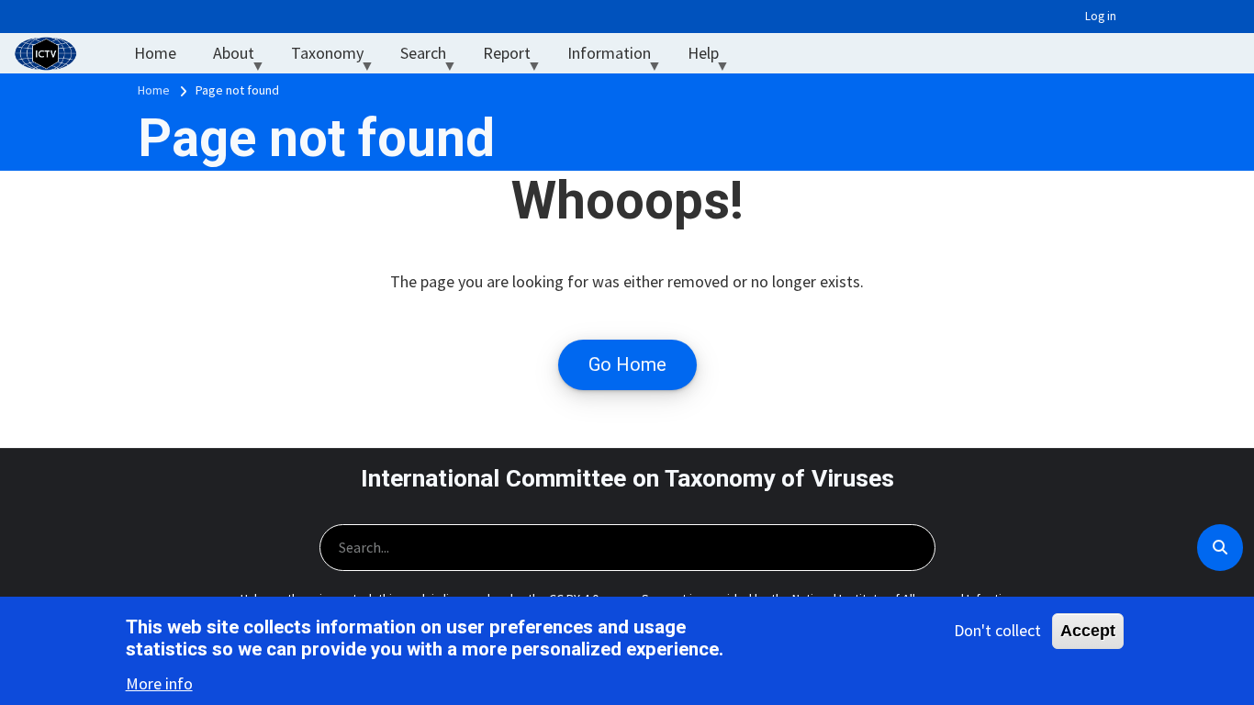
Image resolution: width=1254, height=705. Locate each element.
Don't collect (997, 630)
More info (159, 682)
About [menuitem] (243, 57)
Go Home (627, 364)
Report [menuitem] (516, 57)
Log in (1100, 16)
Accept (1087, 630)
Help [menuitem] (712, 57)
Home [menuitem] (155, 52)
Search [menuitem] (432, 57)
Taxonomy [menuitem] (336, 57)
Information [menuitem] (618, 57)
